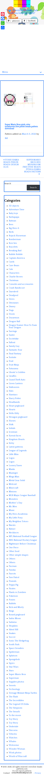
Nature (12, 529)
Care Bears (14, 265)
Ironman (13, 432)
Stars (11, 670)
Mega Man (14, 477)
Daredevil (13, 291)
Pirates (12, 588)
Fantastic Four (15, 350)
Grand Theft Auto (17, 380)
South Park (14, 644)
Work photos (15, 752)
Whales (12, 741)
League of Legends (18, 450)
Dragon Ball (14, 321)
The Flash (13, 697)
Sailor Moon (15, 618)
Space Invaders (16, 648)
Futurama (13, 368)
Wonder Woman (17, 749)
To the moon (15, 715)
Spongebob (14, 659)
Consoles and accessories (21, 284)
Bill (6, 138)
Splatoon (13, 655)
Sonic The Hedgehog (19, 641)
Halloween (14, 387)
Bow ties (13, 243)
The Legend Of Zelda (19, 704)
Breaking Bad (15, 250)
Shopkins (13, 626)
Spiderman (14, 652)
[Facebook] (2, 18)
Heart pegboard (16, 406)
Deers (11, 299)
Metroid (13, 484)
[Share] (2, 27)
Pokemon (13, 596)
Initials (12, 428)
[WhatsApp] (2, 23)
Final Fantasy (15, 353)
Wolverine (14, 745)
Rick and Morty (16, 607)
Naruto (12, 525)
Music (12, 510)
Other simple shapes (18, 555)
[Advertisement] (22, 47)
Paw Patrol (14, 577)
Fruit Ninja (14, 365)
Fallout (12, 342)
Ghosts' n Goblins (17, 372)
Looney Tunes (15, 465)
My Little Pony (16, 518)
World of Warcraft (18, 756)
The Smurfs (14, 711)
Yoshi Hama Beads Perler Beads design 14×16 (11, 163)
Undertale (13, 726)
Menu (5, 72)
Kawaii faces (15, 435)
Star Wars (13, 667)
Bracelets (13, 247)
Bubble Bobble (16, 254)
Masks (12, 469)
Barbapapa (14, 217)
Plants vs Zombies (17, 592)
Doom (12, 314)
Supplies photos (16, 682)
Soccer (12, 637)
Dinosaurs (14, 303)
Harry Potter (15, 398)
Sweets (12, 685)
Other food (14, 551)
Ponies (12, 600)
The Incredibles (16, 700)
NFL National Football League (23, 536)
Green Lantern (16, 383)
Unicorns (13, 730)
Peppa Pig (13, 585)
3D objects (14, 206)
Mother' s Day (15, 503)
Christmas (13, 280)
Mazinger (13, 473)
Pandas (12, 570)
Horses (12, 421)
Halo (11, 391)
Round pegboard (17, 614)
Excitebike (14, 339)
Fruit (11, 361)
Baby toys (13, 213)
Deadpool (13, 295)
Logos (11, 458)
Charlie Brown (16, 276)
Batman (12, 221)
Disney (12, 306)
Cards (11, 262)
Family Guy (14, 346)
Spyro (12, 663)
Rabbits (12, 603)
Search (7, 183)
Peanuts (12, 581)
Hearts (12, 409)
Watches (13, 738)
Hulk (11, 424)
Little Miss (14, 454)
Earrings (13, 331)
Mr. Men (13, 506)
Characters (14, 273)
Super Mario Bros (17, 674)
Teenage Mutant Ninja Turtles (23, 693)
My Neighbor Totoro (18, 521)
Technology (14, 689)
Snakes (12, 633)
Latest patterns (16, 447)
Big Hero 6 (14, 228)
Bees (11, 224)
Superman (14, 678)
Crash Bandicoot (17, 288)
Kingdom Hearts (17, 439)
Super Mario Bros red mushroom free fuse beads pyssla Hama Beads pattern (32, 166)
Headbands (14, 402)
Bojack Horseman (17, 235)
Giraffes (12, 376)
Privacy (38, 773)
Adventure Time (16, 209)
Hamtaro (13, 394)
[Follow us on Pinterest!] (14, 22)
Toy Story (13, 719)
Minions (13, 491)
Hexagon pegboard (18, 417)
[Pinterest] (2, 14)
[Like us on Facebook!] (29, 22)
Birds (11, 232)
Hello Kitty (14, 413)
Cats (11, 269)
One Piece (14, 547)
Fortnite (12, 357)
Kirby (11, 443)
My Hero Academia (18, 514)
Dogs (11, 310)
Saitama (13, 622)
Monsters (13, 499)
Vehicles (13, 734)
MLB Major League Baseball (22, 495)
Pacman (13, 566)
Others (12, 559)
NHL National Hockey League (23, 540)
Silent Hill (13, 629)
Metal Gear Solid (17, 480)
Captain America (17, 258)
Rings (11, 611)
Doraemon (14, 318)
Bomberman (15, 239)
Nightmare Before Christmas (22, 544)
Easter (12, 335)
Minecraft (13, 488)
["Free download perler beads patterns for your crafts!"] (22, 3)
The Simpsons (15, 708)
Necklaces (14, 532)
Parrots (12, 573)
